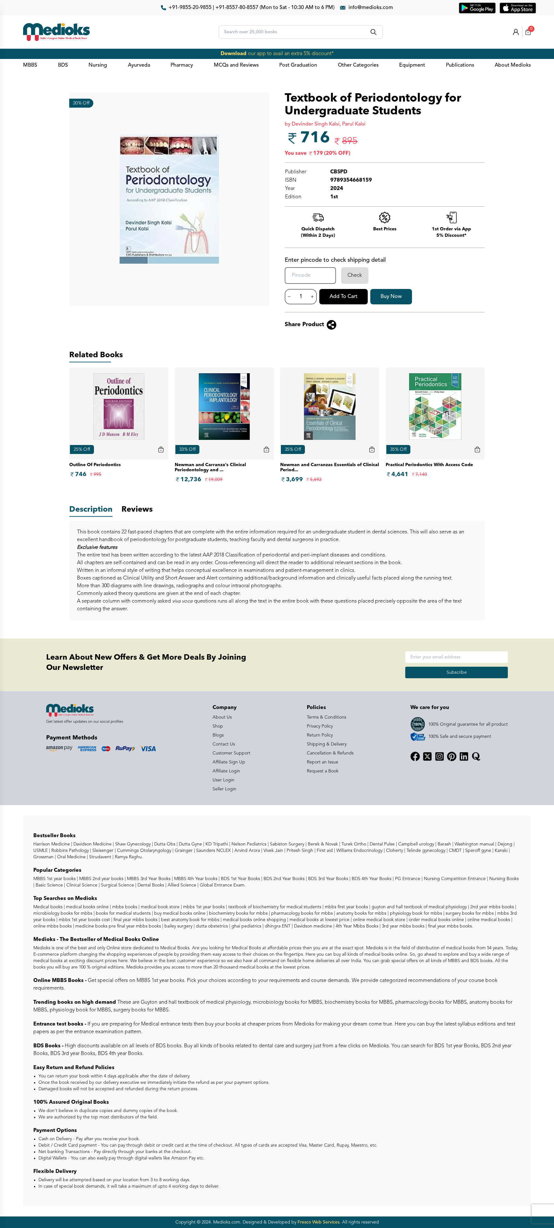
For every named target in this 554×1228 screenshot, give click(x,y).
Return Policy (320, 735)
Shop (218, 726)
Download (234, 53)
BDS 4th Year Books (370, 879)
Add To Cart (343, 296)
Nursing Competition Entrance (454, 879)
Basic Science (48, 885)
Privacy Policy (320, 726)
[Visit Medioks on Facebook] (415, 756)
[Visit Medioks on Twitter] (427, 756)
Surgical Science (117, 885)
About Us (222, 717)
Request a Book (323, 771)
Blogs (218, 735)
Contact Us (224, 744)
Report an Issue (322, 762)
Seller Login (224, 789)
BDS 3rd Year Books (327, 879)
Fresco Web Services (319, 1222)
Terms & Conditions (326, 717)
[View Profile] (516, 32)
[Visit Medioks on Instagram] (439, 756)
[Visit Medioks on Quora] (476, 756)
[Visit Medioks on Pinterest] (452, 756)
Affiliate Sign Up (229, 762)
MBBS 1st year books (55, 879)
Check (355, 275)
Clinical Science (81, 885)
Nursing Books (503, 879)
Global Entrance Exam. (222, 885)
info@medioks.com (370, 7)
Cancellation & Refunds (330, 753)
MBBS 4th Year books (195, 879)
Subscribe (457, 672)
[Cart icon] (161, 449)
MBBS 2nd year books (100, 879)
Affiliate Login (226, 771)
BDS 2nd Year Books (283, 879)
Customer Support (231, 753)
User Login (223, 780)
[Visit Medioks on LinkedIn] (464, 756)
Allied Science (181, 885)
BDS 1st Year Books (240, 879)
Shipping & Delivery (327, 744)
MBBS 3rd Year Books (148, 879)
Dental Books (150, 885)
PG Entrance (407, 879)
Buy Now (391, 296)
